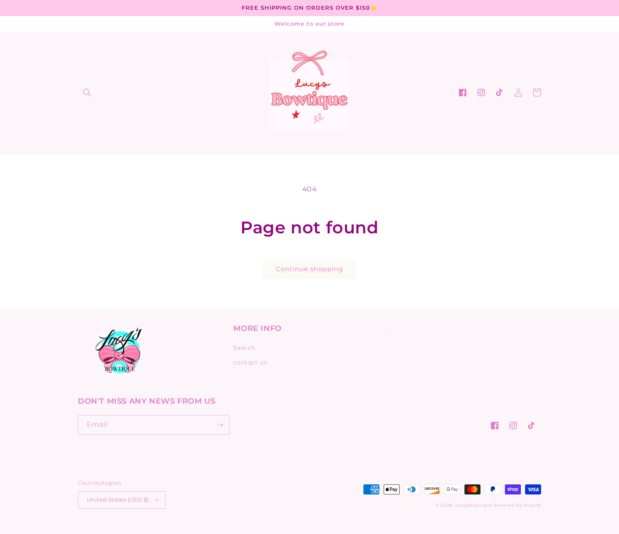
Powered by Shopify (517, 505)
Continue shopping (309, 269)
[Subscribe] (220, 425)
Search (244, 348)
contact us (250, 362)
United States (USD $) (118, 499)
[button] (87, 92)
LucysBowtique (473, 505)
